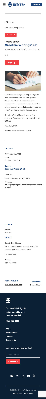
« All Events (9, 22)
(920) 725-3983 (12, 321)
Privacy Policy (17, 393)
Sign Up (11, 63)
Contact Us (11, 340)
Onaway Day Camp (13, 284)
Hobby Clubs (12, 41)
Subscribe (13, 362)
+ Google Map (10, 254)
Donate (36, 4)
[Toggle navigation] (4, 4)
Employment (11, 332)
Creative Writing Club (15, 169)
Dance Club (35, 285)
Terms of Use (28, 393)
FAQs (8, 329)
